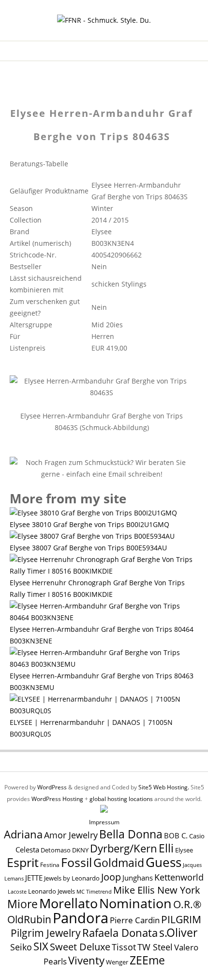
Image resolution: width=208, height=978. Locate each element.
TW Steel (155, 947)
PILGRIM (181, 919)
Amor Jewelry (71, 835)
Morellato (68, 903)
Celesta (27, 850)
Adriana (23, 834)
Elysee (184, 850)
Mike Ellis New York (156, 890)
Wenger (117, 962)
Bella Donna (131, 834)
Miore (22, 904)
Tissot (124, 947)
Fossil (76, 862)
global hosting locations (121, 799)
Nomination (135, 903)
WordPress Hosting (57, 799)
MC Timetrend (94, 891)
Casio (197, 836)
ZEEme (147, 960)
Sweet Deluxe (80, 946)
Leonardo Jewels (51, 891)
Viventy (86, 960)
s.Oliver (178, 932)
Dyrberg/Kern (123, 848)
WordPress (52, 787)
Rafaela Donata (120, 933)
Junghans (137, 878)
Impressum (104, 822)
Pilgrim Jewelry (46, 933)
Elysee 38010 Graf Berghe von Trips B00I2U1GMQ (89, 524)
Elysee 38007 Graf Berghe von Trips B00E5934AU (88, 547)
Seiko (21, 947)
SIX (40, 946)
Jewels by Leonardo (72, 878)
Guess (163, 862)
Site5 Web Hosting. (163, 787)
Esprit (23, 862)
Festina (49, 864)
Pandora (80, 918)
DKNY (80, 850)
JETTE (34, 878)
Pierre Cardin (135, 920)
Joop (111, 876)
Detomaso (56, 850)
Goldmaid (118, 862)
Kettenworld (179, 877)
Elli (166, 848)
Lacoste (17, 891)
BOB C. (176, 835)
